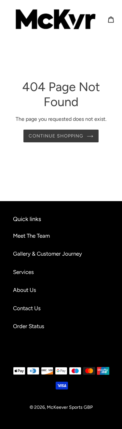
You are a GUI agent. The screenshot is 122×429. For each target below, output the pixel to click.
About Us (24, 290)
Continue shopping (56, 136)
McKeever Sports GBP (70, 407)
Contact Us (27, 308)
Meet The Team (31, 235)
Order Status (28, 326)
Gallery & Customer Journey (47, 253)
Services (23, 272)
